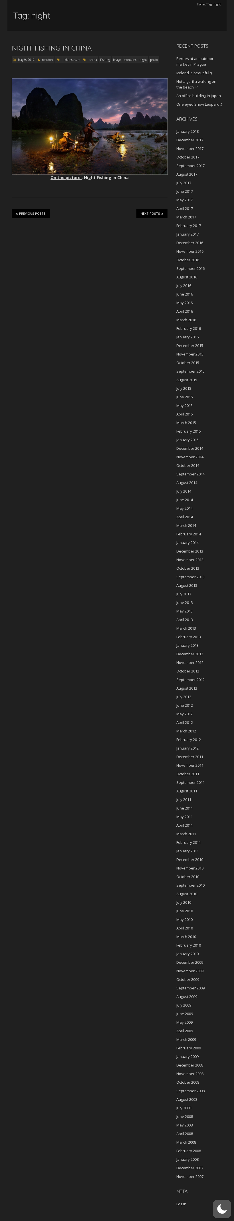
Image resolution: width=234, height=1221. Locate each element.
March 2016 (186, 319)
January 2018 (187, 131)
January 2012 (187, 748)
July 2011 (183, 799)
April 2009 (184, 1030)
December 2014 (189, 448)
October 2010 (187, 876)
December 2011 (189, 756)
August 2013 (186, 585)
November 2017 (189, 148)
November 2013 (189, 559)
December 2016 (189, 242)
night (143, 60)
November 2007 (189, 1176)
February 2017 (188, 225)
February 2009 (188, 1048)
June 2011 (184, 808)
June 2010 (184, 910)
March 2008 (186, 1142)
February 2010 (188, 945)
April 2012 (184, 722)
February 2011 (188, 842)
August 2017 (186, 174)
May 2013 (184, 611)
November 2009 (189, 970)
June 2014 (184, 499)
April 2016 (184, 311)
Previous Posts (32, 214)
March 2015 (186, 422)
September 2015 (190, 371)
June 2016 (184, 294)
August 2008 (186, 1099)
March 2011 (186, 833)
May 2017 (184, 199)
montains (130, 60)
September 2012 (190, 679)
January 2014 (187, 542)
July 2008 (183, 1107)
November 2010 (189, 868)
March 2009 (186, 1039)
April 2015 (184, 414)
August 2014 (186, 482)
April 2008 (184, 1133)
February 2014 (188, 534)
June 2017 (184, 191)
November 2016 (189, 251)
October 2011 (187, 773)
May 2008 (184, 1125)
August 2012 (186, 688)
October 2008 (187, 1082)
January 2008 (187, 1159)
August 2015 (186, 379)
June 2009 (184, 1013)
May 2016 (184, 302)
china (93, 60)
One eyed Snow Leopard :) (199, 104)
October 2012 (187, 671)
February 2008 (188, 1150)
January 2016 (187, 337)
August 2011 (186, 791)
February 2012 (188, 739)
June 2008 (184, 1116)
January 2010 (187, 953)
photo (154, 60)
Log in (181, 1203)
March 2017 (186, 217)
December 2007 (189, 1167)
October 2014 (187, 465)
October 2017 (187, 157)
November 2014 (189, 456)
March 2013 (186, 628)
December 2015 (189, 345)
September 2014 (190, 474)
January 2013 (187, 645)
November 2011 (189, 765)
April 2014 (184, 516)
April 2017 (184, 208)
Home (201, 4)
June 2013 (184, 602)
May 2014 (184, 508)
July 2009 (183, 1005)
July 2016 (183, 285)
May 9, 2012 (26, 60)
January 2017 (187, 234)
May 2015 (184, 405)
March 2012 (186, 731)
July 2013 (183, 594)
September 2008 (190, 1090)
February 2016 (188, 328)
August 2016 (186, 277)
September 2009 (190, 988)
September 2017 (190, 165)
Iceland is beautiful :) (194, 72)
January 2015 (187, 439)
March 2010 (186, 936)
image (117, 60)
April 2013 (184, 619)
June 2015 (184, 396)
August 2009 (186, 996)
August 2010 (186, 893)
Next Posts (150, 214)
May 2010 (184, 919)
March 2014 (186, 525)
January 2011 (187, 851)
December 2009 (189, 962)
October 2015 (187, 362)
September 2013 (190, 576)
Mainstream (72, 60)
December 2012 (189, 653)
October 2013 (187, 568)
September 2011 (190, 782)
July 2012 (183, 696)
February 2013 (188, 636)
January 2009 (187, 1056)
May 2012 (184, 713)
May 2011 (184, 816)
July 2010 (183, 902)
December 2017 (189, 139)
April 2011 (184, 825)
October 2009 (187, 979)
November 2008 (189, 1073)
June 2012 (184, 705)
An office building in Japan (198, 95)
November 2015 (189, 354)
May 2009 (184, 1022)
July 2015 (183, 388)
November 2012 (189, 662)
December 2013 (189, 551)
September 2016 (190, 268)
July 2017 (183, 182)
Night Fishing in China (52, 48)
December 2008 (189, 1065)
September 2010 (190, 885)
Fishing (105, 60)
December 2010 (189, 859)
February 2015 (188, 431)
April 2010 (184, 928)
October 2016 (187, 259)
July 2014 (183, 491)
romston (47, 60)
